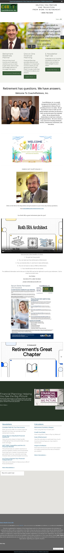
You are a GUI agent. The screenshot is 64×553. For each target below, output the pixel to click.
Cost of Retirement (40, 437)
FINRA (20, 525)
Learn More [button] (29, 77)
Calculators (38, 424)
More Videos (4, 405)
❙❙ (34, 46)
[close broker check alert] (61, 1)
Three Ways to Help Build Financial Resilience (13, 436)
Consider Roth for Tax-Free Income (13, 427)
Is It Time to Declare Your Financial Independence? (13, 459)
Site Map (2, 543)
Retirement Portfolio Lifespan (44, 427)
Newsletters (7, 424)
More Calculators (40, 455)
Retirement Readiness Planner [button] (14, 73)
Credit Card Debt (39, 432)
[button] (58, 19)
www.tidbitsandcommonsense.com (33, 208)
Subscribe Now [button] (52, 69)
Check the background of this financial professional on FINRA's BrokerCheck (31, 1)
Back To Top (57, 548)
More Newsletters (8, 467)
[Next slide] (62, 37)
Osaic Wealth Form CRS (7, 522)
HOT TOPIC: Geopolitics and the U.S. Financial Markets (13, 446)
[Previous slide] (2, 37)
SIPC (22, 525)
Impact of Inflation (40, 445)
